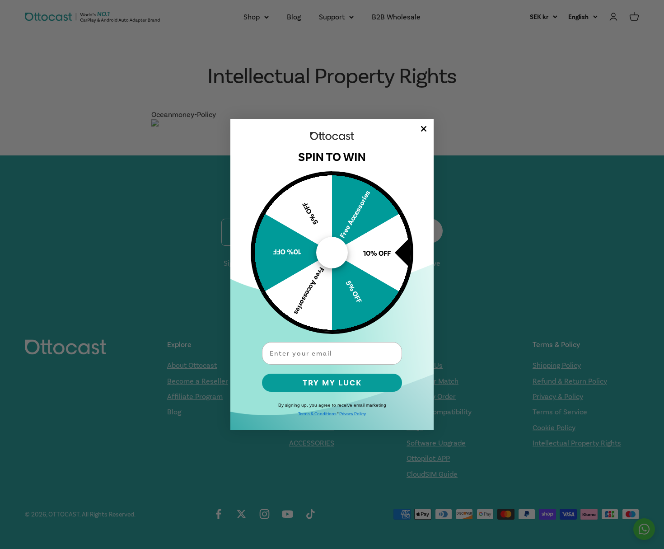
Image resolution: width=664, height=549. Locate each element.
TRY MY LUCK (332, 383)
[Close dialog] (423, 128)
